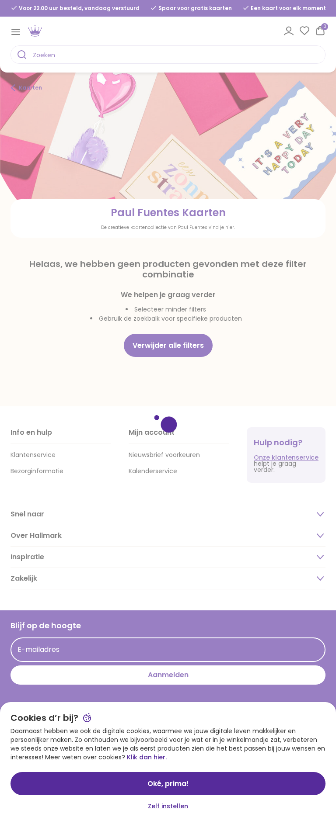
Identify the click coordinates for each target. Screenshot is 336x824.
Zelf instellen (168, 806)
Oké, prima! (168, 784)
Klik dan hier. (147, 757)
